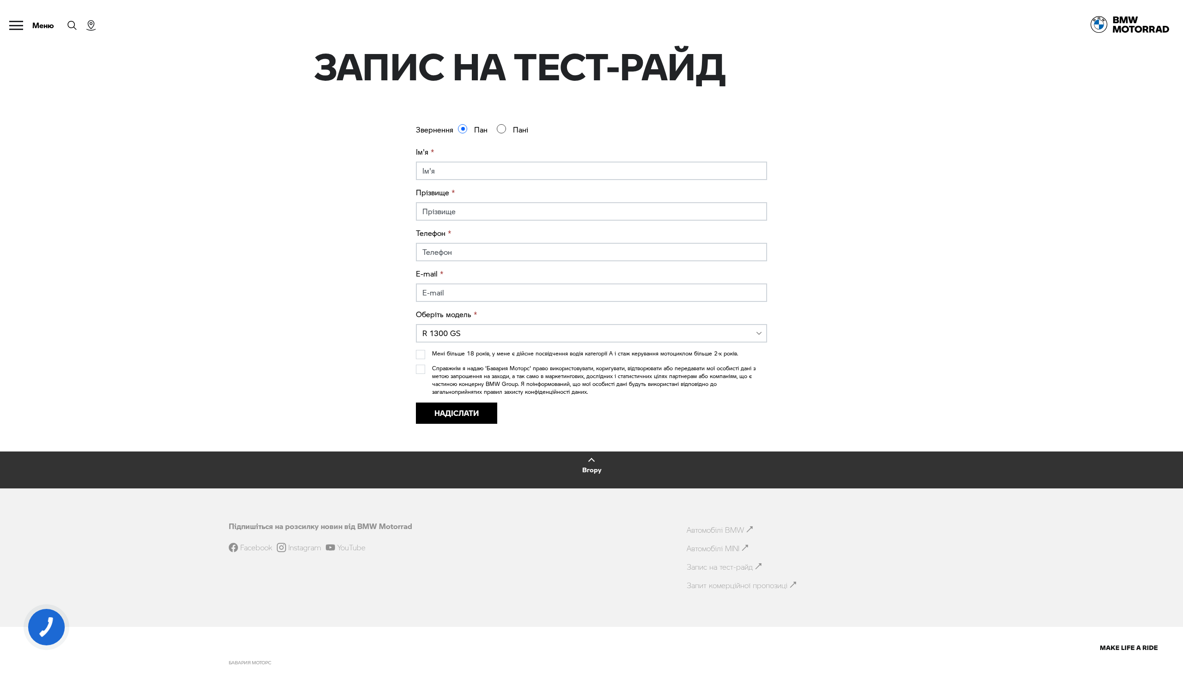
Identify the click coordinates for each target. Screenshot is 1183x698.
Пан (481, 129)
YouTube (351, 547)
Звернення (434, 129)
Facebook (256, 547)
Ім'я (425, 151)
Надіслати (456, 413)
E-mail (430, 273)
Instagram (304, 547)
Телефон (433, 233)
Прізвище (435, 192)
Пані (520, 129)
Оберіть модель (446, 314)
